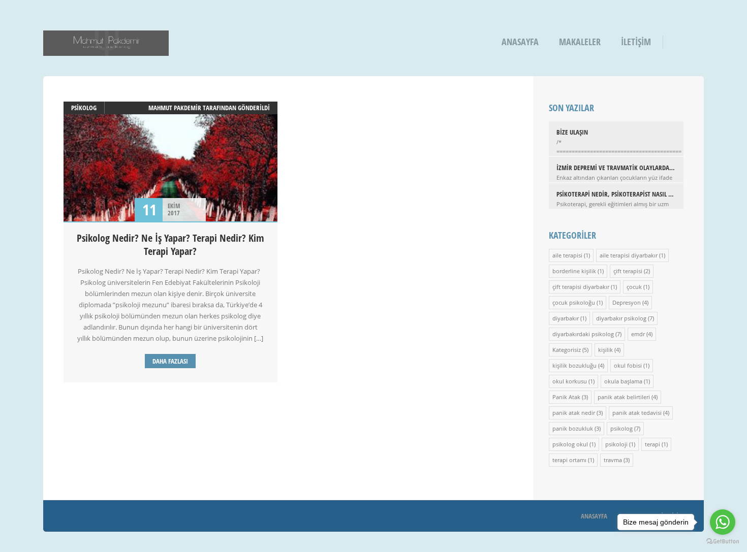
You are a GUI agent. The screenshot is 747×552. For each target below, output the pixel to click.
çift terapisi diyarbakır (580, 286)
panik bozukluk (572, 428)
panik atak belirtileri (624, 397)
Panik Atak (566, 397)
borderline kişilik (574, 271)
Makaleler (580, 42)
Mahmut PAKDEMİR (174, 107)
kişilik (605, 349)
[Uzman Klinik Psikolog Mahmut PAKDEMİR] (106, 49)
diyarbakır (565, 318)
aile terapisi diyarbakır (629, 255)
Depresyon (626, 302)
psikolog (84, 107)
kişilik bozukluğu (574, 365)
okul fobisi (628, 365)
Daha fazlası (170, 361)
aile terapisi (567, 255)
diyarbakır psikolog (621, 318)
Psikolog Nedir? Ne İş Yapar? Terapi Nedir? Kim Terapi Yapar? (170, 244)
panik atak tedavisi (637, 412)
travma (613, 460)
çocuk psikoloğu (573, 302)
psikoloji (616, 444)
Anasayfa (520, 42)
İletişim (636, 42)
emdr (638, 334)
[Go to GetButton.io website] (722, 541)
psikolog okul (570, 444)
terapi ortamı (569, 460)
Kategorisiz (566, 349)
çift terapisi (627, 271)
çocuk (634, 286)
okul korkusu (569, 381)
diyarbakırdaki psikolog (583, 334)
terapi (652, 444)
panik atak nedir (573, 412)
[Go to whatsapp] (722, 522)
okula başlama (623, 381)
